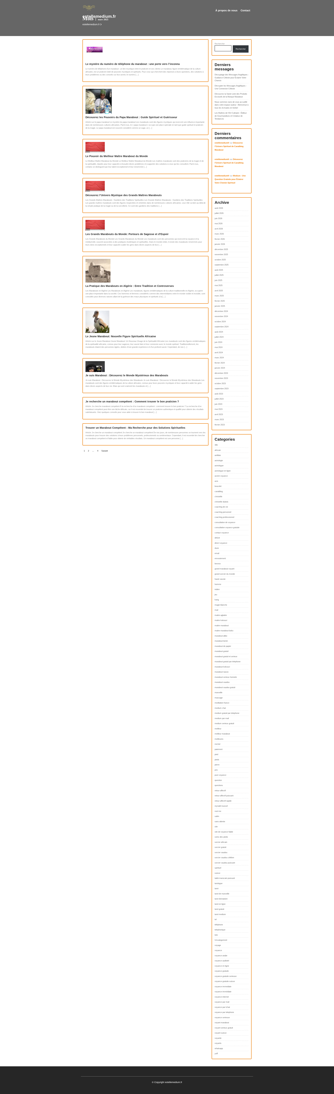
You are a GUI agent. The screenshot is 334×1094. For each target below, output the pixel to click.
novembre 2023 (221, 378)
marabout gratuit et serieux (226, 656)
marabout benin (221, 641)
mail (216, 610)
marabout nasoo (221, 672)
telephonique (220, 930)
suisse (217, 873)
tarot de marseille (222, 894)
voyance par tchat (222, 1007)
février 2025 (220, 301)
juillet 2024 (219, 337)
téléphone (219, 924)
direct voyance (221, 543)
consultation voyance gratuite (227, 527)
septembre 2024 (221, 326)
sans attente (220, 821)
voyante (218, 1038)
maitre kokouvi (221, 620)
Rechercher (220, 44)
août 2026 (219, 208)
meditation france (222, 703)
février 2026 (220, 239)
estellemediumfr (222, 143)
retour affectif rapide (223, 801)
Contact (245, 10)
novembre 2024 (221, 316)
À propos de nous (226, 10)
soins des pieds (221, 837)
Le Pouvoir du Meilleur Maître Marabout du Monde (116, 156)
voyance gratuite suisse (225, 981)
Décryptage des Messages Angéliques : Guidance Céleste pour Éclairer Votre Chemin (232, 78)
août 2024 (219, 332)
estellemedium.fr (99, 16)
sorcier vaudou (221, 852)
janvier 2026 (220, 244)
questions (219, 785)
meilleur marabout (222, 734)
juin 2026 (218, 218)
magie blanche (221, 605)
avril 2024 (219, 352)
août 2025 (219, 270)
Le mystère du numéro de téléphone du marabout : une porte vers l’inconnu (132, 64)
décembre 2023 (221, 373)
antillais (218, 455)
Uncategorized (221, 940)
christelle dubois (221, 502)
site (216, 826)
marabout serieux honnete (226, 677)
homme (218, 584)
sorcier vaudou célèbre (224, 857)
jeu (216, 594)
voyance (218, 950)
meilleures (219, 739)
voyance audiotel (222, 961)
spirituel (218, 868)
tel (216, 919)
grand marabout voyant (224, 569)
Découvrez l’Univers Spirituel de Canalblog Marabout (229, 146)
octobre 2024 (220, 321)
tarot (216, 888)
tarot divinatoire (221, 899)
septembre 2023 (221, 388)
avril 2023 (219, 414)
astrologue (219, 465)
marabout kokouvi (222, 667)
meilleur (218, 729)
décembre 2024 (221, 311)
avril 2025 (219, 290)
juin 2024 (218, 342)
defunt (217, 538)
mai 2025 (218, 285)
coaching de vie (221, 507)
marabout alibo (221, 636)
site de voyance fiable (224, 832)
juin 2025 (218, 280)
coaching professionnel (224, 517)
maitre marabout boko (224, 630)
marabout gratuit (221, 651)
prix (216, 770)
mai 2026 (218, 223)
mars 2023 (219, 419)
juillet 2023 (219, 399)
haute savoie (220, 579)
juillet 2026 (219, 213)
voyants (218, 1043)
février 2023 (220, 425)
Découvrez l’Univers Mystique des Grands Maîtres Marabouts (123, 195)
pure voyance (220, 775)
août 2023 (219, 394)
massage (219, 698)
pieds (217, 759)
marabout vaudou (222, 682)
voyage (218, 945)
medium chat (220, 708)
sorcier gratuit (220, 847)
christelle (218, 496)
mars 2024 (219, 357)
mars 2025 (219, 296)
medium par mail (222, 718)
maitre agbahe (221, 615)
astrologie (219, 460)
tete (216, 935)
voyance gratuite (222, 971)
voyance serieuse (222, 1017)
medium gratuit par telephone (227, 713)
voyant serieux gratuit (224, 1028)
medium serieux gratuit (224, 723)
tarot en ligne (220, 904)
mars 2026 (219, 234)
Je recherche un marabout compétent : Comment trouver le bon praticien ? (132, 401)
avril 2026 (219, 229)
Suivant (104, 451)
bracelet (218, 486)
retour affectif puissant (224, 795)
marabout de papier (223, 646)
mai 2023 (218, 409)
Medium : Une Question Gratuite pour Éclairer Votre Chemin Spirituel (230, 179)
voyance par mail (222, 1002)
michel (217, 744)
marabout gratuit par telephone (227, 661)
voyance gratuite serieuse (226, 976)
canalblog (219, 491)
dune (217, 548)
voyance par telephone (224, 1012)
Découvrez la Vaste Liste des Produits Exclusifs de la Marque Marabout (231, 95)
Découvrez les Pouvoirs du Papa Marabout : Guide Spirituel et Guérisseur (131, 117)
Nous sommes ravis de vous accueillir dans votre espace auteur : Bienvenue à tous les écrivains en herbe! (231, 105)
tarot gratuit (219, 909)
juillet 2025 (219, 275)
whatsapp (219, 1048)
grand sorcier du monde (225, 574)
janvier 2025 (220, 306)
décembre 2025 (221, 249)
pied (216, 754)
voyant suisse (220, 1033)
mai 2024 (218, 347)
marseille (218, 692)
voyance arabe (221, 955)
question (218, 780)
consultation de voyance (225, 522)
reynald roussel (221, 806)
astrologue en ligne (223, 471)
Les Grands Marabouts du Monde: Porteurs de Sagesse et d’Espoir (127, 234)
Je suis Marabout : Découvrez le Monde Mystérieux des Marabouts (126, 375)
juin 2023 (218, 404)
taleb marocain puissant (225, 878)
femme (218, 563)
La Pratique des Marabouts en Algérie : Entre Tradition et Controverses (129, 286)
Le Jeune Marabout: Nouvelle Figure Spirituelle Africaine (120, 336)
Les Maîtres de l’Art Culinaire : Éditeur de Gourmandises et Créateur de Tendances (231, 116)
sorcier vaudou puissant (225, 863)
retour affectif (220, 790)
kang (217, 600)
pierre (217, 765)
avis (216, 481)
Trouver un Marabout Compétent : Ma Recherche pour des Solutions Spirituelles (135, 427)
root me (218, 811)
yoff (216, 1053)
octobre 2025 (220, 260)
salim (217, 816)
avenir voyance (221, 476)
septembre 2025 (221, 265)
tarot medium (220, 914)
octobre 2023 (220, 383)
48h (216, 445)
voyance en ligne (222, 966)
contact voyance (222, 533)
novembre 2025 (221, 254)
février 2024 (220, 363)
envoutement (220, 558)
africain (218, 450)
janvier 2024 (220, 368)
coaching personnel (223, 512)
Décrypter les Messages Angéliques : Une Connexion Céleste (230, 87)
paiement (218, 749)
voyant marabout (222, 1022)
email (217, 553)
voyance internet (222, 997)
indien (217, 589)
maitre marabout (222, 625)
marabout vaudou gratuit (225, 687)
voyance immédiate (223, 991)
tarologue (218, 883)
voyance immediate (223, 986)
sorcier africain (221, 842)
